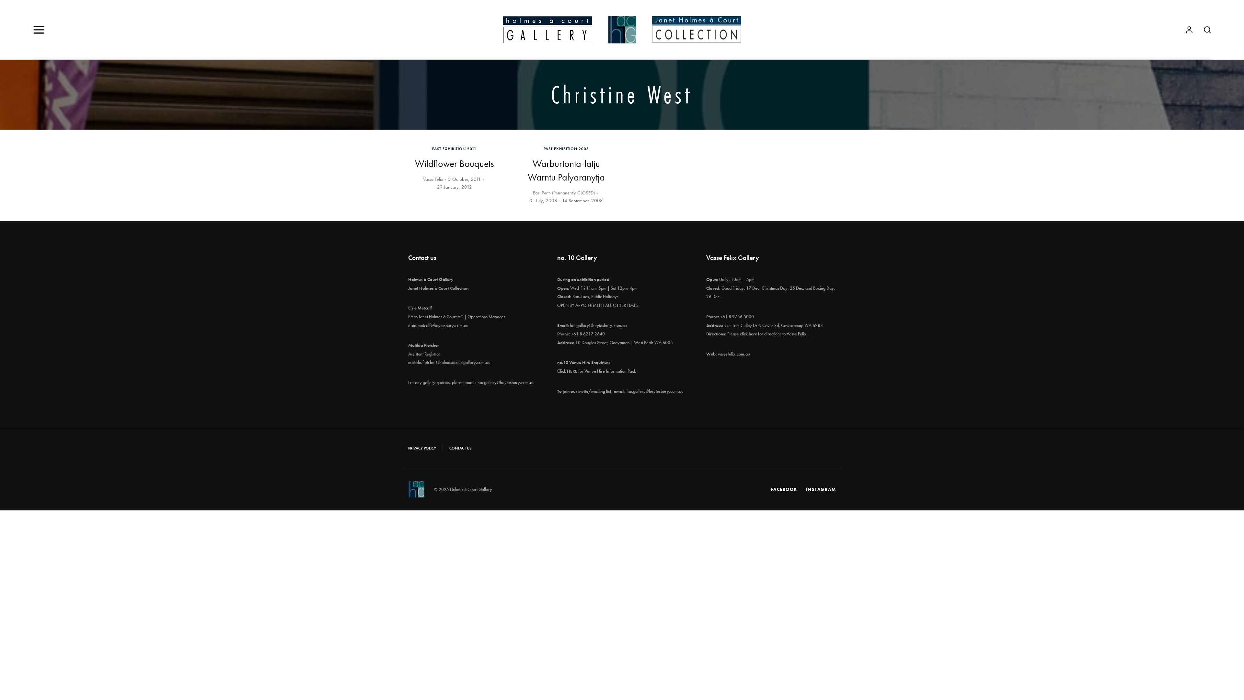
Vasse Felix (433, 179)
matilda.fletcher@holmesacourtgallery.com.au (449, 362)
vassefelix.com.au (734, 354)
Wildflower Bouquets (454, 164)
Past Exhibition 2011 (454, 148)
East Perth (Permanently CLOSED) (564, 193)
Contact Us (460, 448)
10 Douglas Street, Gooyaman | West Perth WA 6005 (624, 342)
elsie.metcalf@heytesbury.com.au (438, 325)
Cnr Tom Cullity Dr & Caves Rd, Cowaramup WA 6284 (773, 325)
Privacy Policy (422, 448)
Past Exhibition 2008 (566, 148)
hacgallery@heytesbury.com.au (506, 382)
